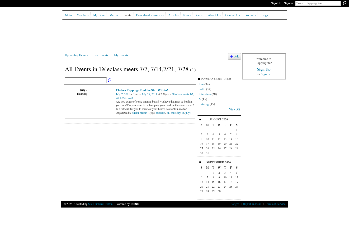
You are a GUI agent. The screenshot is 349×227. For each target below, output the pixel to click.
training (204, 104)
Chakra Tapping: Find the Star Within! (142, 90)
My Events (121, 55)
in (183, 112)
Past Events (101, 55)
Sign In (288, 3)
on (168, 112)
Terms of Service (275, 204)
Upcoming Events (76, 55)
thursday (175, 112)
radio (202, 89)
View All (234, 109)
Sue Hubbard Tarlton (100, 204)
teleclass (160, 112)
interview (205, 94)
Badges (235, 204)
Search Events (110, 80)
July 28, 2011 (149, 94)
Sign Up (276, 3)
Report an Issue (252, 204)
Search (344, 3)
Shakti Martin (139, 112)
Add (236, 56)
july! (188, 112)
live (201, 84)
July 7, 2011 (123, 94)
